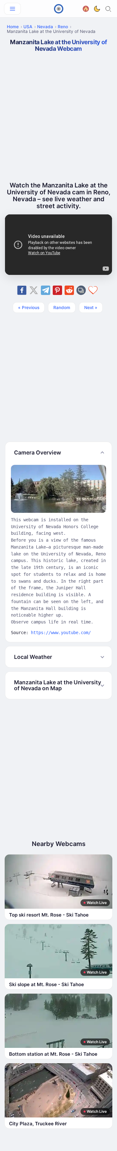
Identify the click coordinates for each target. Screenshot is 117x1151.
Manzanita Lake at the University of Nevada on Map (57, 685)
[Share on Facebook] (22, 290)
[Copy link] (81, 290)
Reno (63, 26)
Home (13, 26)
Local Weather (33, 657)
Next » (90, 307)
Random (61, 307)
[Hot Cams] (86, 8)
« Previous (28, 307)
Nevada (45, 26)
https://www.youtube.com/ (61, 632)
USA (27, 26)
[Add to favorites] (93, 290)
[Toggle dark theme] (97, 9)
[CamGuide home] (58, 8)
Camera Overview (37, 452)
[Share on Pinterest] (57, 290)
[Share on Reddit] (69, 290)
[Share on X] (33, 290)
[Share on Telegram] (45, 290)
